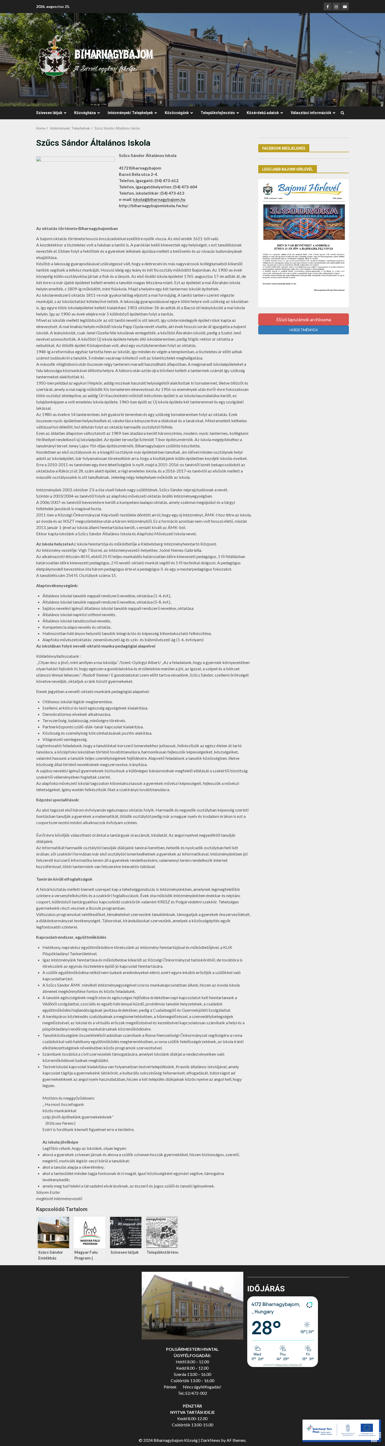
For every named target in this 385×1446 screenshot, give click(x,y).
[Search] (342, 113)
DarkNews (210, 1440)
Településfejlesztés (218, 113)
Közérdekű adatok (263, 113)
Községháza (85, 113)
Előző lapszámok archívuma (303, 319)
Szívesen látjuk (49, 113)
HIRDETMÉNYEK (303, 330)
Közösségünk (177, 113)
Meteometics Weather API (289, 1365)
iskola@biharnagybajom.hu (159, 199)
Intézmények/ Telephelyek (130, 113)
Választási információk (311, 113)
